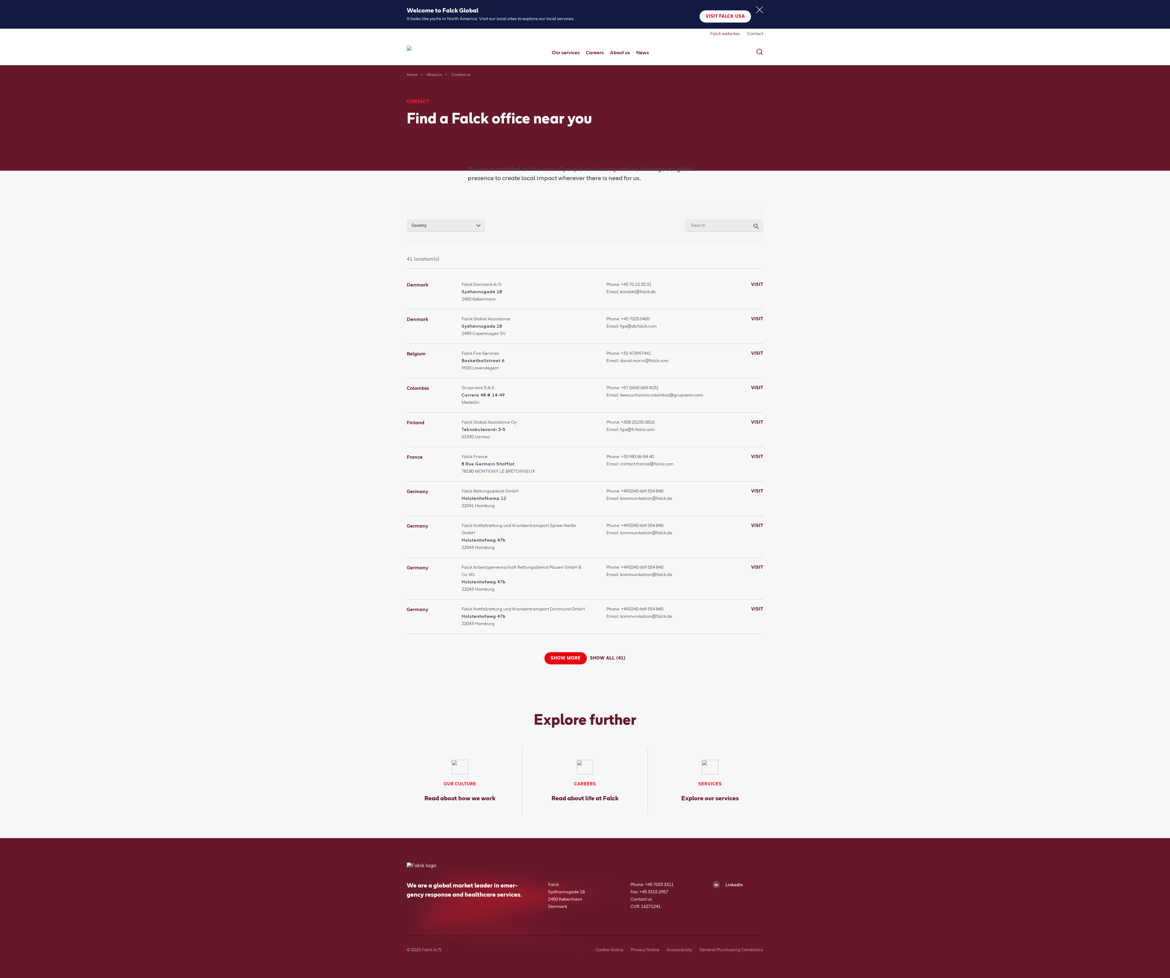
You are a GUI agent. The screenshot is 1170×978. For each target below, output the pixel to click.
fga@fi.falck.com (637, 430)
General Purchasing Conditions (731, 950)
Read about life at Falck (585, 798)
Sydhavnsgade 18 (482, 292)
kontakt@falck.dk (637, 292)
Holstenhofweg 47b (484, 540)
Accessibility (679, 950)
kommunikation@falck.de (646, 498)
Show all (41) (608, 658)
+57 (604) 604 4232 (639, 388)
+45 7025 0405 (635, 319)
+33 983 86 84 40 (637, 457)
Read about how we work (459, 798)
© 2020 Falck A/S (424, 950)
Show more (566, 658)
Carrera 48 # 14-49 (483, 395)
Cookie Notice (609, 950)
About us (434, 75)
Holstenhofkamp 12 (484, 498)
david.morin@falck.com (644, 361)
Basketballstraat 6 (483, 361)
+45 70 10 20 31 (636, 285)
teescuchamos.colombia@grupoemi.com (661, 395)
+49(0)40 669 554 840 (642, 491)
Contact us (641, 899)
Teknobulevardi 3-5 (483, 430)
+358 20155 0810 (637, 422)
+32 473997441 (636, 353)
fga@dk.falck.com (638, 326)
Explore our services (710, 798)
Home (412, 75)
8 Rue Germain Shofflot (488, 464)
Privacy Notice (645, 950)
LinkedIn (734, 885)
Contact (755, 34)
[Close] (759, 9)
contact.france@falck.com (646, 464)
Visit (757, 285)
